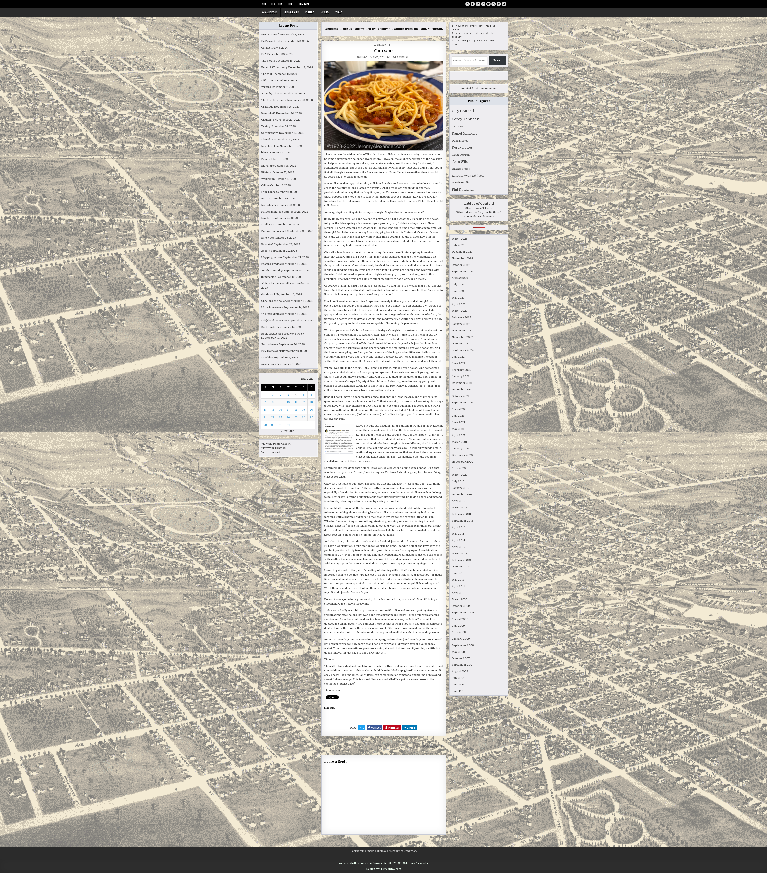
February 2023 (461, 317)
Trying (265, 126)
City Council (463, 111)
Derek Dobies (462, 147)
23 (280, 417)
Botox (265, 198)
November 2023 (462, 258)
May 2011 (458, 579)
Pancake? (267, 244)
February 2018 (461, 514)
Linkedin (411, 727)
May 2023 (458, 297)
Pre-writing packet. (273, 231)
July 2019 (458, 481)
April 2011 (458, 586)
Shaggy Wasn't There (479, 208)
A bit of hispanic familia (276, 283)
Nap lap (266, 218)
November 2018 (462, 494)
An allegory (268, 364)
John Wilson (462, 162)
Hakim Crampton (461, 155)
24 (288, 417)
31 (288, 424)
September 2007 (463, 664)
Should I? (267, 139)
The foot (266, 73)
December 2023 (462, 251)
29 (272, 424)
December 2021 (462, 382)
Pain (264, 159)
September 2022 (463, 350)
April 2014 (458, 540)
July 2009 (458, 625)
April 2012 (458, 546)
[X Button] (467, 4)
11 (296, 402)
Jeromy (363, 57)
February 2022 (461, 369)
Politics (310, 12)
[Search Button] (504, 4)
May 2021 (458, 428)
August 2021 (460, 409)
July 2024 (458, 245)
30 (280, 424)
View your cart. (271, 452)
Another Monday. (272, 270)
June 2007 (459, 684)
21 (265, 417)
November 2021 (462, 389)
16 (280, 409)
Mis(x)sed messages (274, 320)
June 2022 (458, 363)
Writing (266, 86)
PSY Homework (271, 350)
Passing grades (271, 263)
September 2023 (463, 271)
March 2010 (459, 599)
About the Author (272, 4)
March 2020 (460, 474)
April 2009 (459, 632)
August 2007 (460, 671)
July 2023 (458, 284)
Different (267, 80)
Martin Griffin (460, 182)
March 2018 (459, 507)
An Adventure (384, 44)
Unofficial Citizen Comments (479, 88)
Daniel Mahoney (464, 133)
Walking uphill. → (434, 746)
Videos (339, 12)
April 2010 (458, 592)
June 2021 (458, 422)
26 (303, 417)
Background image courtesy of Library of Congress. (383, 850)
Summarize (268, 276)
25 (296, 417)
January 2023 (461, 323)
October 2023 (461, 264)
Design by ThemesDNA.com (383, 869)
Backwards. (268, 327)
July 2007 (458, 677)
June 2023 (458, 291)
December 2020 (462, 455)
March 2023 (459, 310)
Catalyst (266, 47)
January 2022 (461, 376)
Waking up (268, 178)
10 (288, 402)
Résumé (325, 12)
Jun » (292, 430)
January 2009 (461, 638)
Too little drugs (271, 313)
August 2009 (460, 619)
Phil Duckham (463, 189)
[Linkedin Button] (478, 4)
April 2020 (459, 468)
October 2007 (461, 658)
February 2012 (461, 560)
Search (497, 60)
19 (303, 409)
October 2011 (460, 566)
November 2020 (462, 461)
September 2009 (463, 612)
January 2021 (460, 448)
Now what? (268, 113)
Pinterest (393, 727)
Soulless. (267, 224)
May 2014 (458, 533)
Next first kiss (270, 146)
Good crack (268, 294)
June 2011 (458, 573)
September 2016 (462, 520)
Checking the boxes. (274, 300)
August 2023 (460, 277)
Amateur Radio (269, 12)
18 (296, 409)
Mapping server (271, 257)
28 (265, 424)
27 (311, 417)
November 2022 (462, 337)
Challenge (267, 119)
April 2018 (458, 500)
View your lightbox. (273, 447)
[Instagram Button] (483, 4)
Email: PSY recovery (274, 67)
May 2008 (458, 651)
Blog (290, 4)
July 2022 (458, 356)
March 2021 (459, 441)
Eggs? (265, 237)
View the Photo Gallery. (276, 443)
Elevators (267, 165)
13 (311, 402)
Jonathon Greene (461, 169)
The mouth (268, 60)
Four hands (268, 191)
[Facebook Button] (473, 4)
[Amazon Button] (493, 4)
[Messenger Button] (488, 4)
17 (288, 409)
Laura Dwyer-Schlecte (468, 175)
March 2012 (459, 553)
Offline (265, 185)
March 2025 (459, 238)
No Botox (267, 205)
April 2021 (458, 435)
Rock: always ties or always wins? (282, 333)
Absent (265, 250)
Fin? (264, 54)
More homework (272, 307)
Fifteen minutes (271, 211)
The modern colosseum (479, 216)
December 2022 (462, 330)
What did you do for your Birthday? (479, 212)
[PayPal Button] (499, 4)
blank (264, 152)
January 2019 (460, 487)
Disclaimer (305, 4)
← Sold (326, 746)
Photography (291, 12)
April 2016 (458, 527)
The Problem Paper (274, 100)
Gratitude (267, 106)
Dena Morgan (460, 140)
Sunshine (267, 357)
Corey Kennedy (465, 119)
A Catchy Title (270, 93)
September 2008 (463, 645)
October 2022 (461, 343)
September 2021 (462, 402)
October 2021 (460, 396)
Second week (269, 344)
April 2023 (459, 304)
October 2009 (461, 605)
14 (265, 409)
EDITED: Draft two (273, 34)
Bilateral (266, 172)
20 (311, 409)
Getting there (269, 132)
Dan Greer (457, 126)
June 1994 (458, 691)
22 (272, 417)
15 (272, 409)
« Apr (284, 430)
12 (303, 402)
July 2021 (458, 415)
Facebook (376, 727)
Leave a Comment (399, 57)
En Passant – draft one (275, 41)
